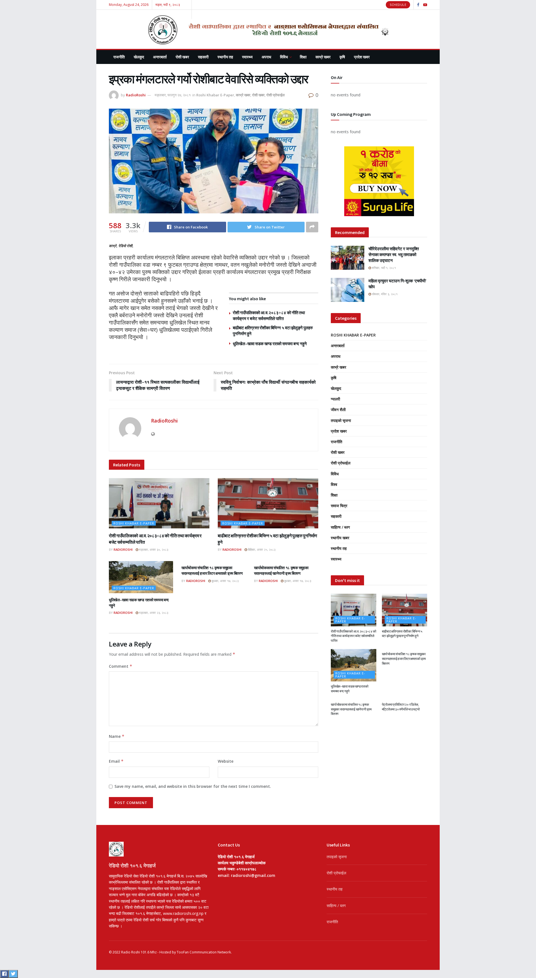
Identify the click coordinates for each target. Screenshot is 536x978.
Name (117, 736)
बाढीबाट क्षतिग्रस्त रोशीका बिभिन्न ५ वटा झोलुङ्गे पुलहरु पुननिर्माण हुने (402, 633)
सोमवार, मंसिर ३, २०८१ (384, 294)
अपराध (266, 56)
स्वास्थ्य (247, 56)
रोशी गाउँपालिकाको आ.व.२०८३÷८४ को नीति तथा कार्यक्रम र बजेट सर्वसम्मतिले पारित (353, 636)
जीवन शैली (338, 409)
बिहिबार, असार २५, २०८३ (261, 549)
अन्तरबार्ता (160, 56)
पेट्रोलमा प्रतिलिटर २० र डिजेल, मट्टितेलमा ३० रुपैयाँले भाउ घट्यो (401, 706)
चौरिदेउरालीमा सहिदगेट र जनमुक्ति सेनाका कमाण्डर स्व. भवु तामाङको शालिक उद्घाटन (393, 254)
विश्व (334, 484)
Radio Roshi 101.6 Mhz (139, 952)
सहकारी (203, 56)
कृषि (342, 56)
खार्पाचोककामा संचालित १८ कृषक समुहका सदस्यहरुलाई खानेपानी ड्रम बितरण (281, 570)
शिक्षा (303, 56)
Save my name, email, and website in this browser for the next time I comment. (192, 786)
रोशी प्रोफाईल (275, 94)
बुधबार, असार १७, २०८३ (225, 581)
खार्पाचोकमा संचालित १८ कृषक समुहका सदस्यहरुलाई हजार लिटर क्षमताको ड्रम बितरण (212, 570)
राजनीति (119, 56)
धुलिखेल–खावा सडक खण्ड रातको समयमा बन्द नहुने (270, 343)
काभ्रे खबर (323, 56)
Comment (120, 666)
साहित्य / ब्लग (340, 527)
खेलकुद (139, 56)
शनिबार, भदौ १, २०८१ (383, 268)
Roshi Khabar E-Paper (215, 94)
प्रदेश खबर (362, 56)
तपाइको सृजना (341, 420)
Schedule (398, 5)
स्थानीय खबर (340, 537)
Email (116, 761)
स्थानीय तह (225, 56)
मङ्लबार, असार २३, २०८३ (153, 612)
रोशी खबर (182, 56)
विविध (284, 56)
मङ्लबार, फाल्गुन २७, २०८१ (173, 94)
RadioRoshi (136, 94)
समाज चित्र (339, 505)
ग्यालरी (335, 399)
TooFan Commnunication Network (204, 952)
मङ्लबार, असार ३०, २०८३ (153, 549)
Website (225, 761)
